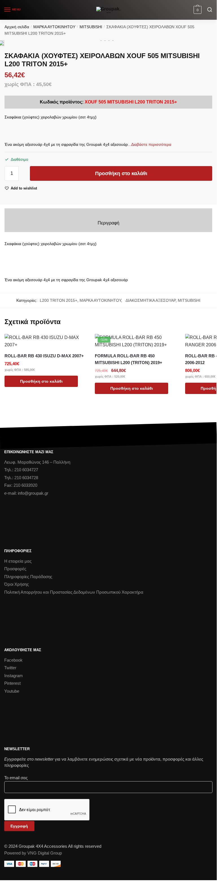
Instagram (13, 675)
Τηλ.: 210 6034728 (21, 477)
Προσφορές (15, 568)
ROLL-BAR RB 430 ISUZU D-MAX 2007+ (44, 355)
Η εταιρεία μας (18, 561)
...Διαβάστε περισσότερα (149, 144)
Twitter (10, 667)
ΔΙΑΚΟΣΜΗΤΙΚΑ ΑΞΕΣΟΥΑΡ (149, 300)
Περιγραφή (108, 223)
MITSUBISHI (91, 27)
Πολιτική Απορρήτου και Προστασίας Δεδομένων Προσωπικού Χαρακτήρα (73, 592)
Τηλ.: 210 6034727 (21, 469)
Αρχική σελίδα (17, 27)
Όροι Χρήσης (16, 584)
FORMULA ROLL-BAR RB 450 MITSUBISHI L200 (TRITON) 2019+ (128, 359)
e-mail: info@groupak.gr (26, 493)
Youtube (11, 691)
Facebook (13, 660)
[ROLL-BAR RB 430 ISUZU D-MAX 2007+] (45, 341)
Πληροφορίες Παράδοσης (28, 576)
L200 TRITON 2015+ (58, 300)
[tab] (108, 223)
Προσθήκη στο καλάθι (121, 173)
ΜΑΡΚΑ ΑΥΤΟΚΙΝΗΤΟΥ (54, 27)
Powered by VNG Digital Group (33, 853)
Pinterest (12, 683)
